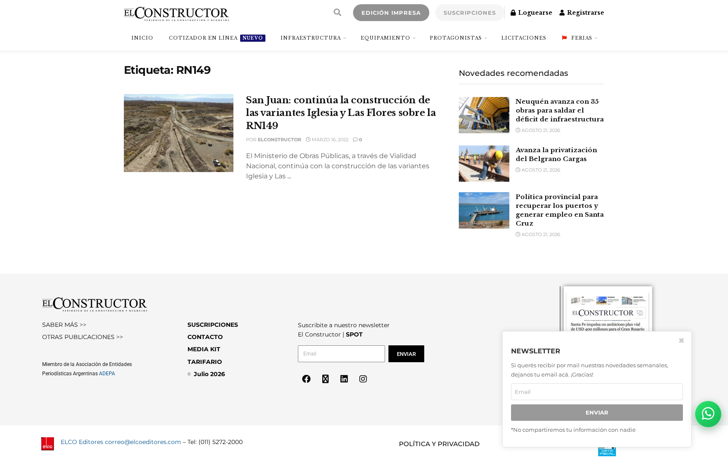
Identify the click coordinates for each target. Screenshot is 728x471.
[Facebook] (306, 379)
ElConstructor (279, 140)
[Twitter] (325, 379)
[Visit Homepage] (176, 12)
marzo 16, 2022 (329, 140)
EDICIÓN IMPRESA (391, 12)
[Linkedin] (344, 379)
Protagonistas (456, 38)
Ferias (581, 38)
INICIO (142, 38)
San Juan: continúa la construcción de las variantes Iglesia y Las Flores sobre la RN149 (341, 113)
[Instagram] (363, 379)
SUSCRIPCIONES (470, 12)
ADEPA (107, 374)
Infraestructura (311, 38)
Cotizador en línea (216, 38)
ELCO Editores (82, 442)
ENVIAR (597, 412)
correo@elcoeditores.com (143, 442)
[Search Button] (337, 12)
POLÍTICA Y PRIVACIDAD (439, 444)
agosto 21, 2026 (540, 130)
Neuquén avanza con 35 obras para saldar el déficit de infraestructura (560, 110)
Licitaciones (523, 38)
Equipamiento (385, 38)
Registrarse (584, 12)
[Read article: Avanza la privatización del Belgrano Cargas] (484, 163)
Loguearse (534, 12)
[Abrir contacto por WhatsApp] (708, 414)
